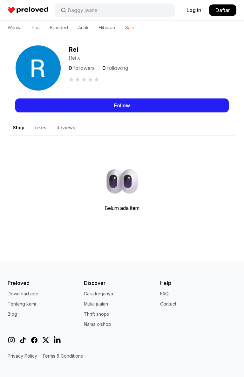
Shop (18, 127)
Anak (83, 27)
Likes (40, 127)
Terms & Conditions (62, 356)
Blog (12, 314)
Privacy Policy (22, 356)
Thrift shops (96, 314)
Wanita (15, 27)
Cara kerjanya (98, 293)
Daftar (222, 10)
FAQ (164, 293)
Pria (36, 27)
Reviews (66, 127)
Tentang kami (22, 303)
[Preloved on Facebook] (34, 340)
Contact (168, 303)
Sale (129, 27)
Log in (193, 10)
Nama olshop (97, 324)
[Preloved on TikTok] (23, 340)
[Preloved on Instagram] (11, 340)
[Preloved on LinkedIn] (57, 340)
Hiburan (107, 27)
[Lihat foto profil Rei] (38, 68)
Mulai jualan (96, 303)
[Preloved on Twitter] (46, 340)
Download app (23, 293)
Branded (59, 27)
